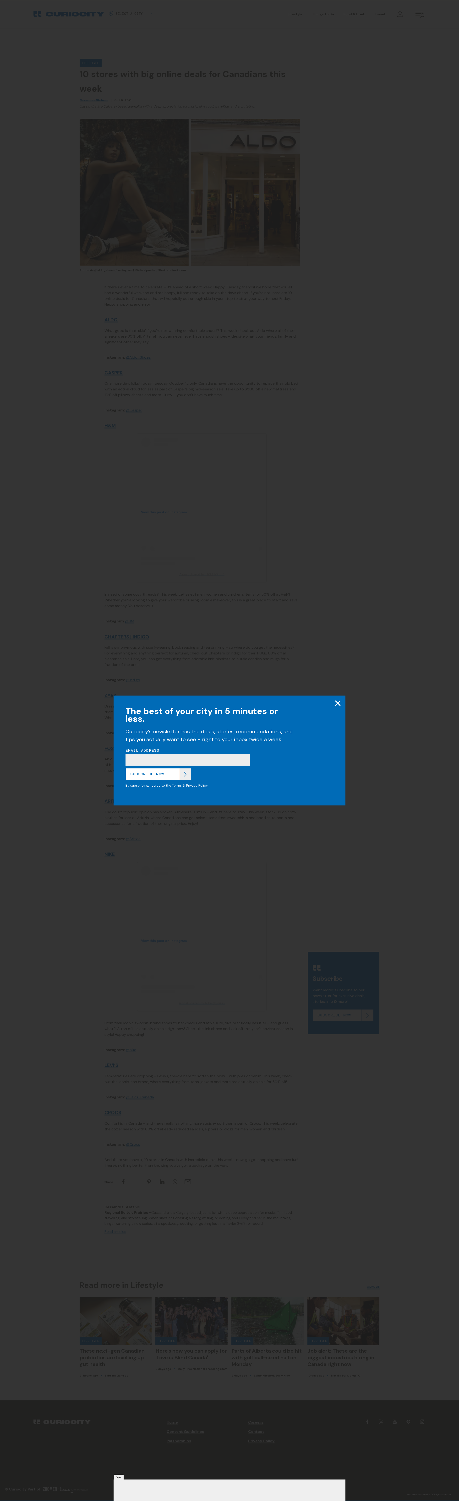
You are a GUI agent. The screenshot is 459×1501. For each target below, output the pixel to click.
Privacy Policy (197, 785)
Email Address (142, 750)
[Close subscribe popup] (338, 703)
